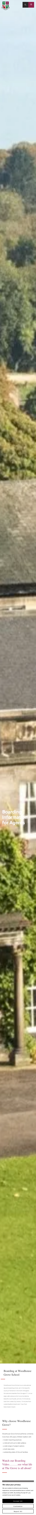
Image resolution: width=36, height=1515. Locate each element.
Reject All (18, 1511)
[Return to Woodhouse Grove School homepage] (6, 6)
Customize (17, 1506)
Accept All (18, 1501)
